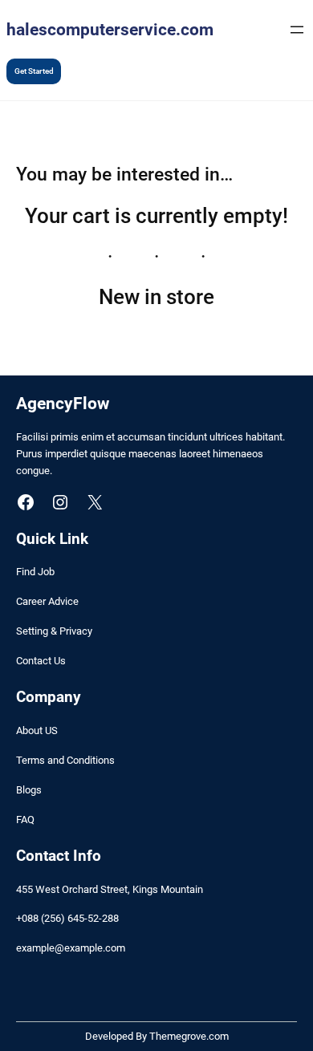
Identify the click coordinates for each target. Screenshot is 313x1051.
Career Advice (47, 601)
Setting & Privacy (54, 631)
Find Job (35, 572)
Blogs (29, 790)
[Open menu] (297, 29)
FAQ (25, 820)
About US (37, 730)
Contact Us (41, 661)
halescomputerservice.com (109, 29)
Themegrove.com (189, 1036)
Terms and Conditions (65, 760)
